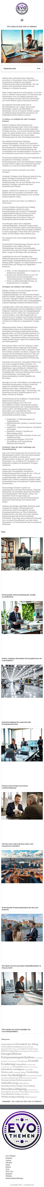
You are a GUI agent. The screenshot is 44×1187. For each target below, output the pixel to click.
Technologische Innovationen (29, 1092)
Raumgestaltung (8, 1080)
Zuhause (9, 1158)
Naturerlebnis (30, 1075)
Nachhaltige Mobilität (19, 1072)
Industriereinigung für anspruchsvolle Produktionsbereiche (16, 723)
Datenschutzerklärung (14, 1178)
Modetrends (7, 1072)
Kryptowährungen (32, 1067)
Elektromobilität (33, 1051)
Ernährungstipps (11, 1061)
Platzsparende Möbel (16, 1078)
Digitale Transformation (29, 1049)
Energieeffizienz (11, 1053)
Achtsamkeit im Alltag (25, 1044)
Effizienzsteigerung (9, 1051)
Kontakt (9, 1174)
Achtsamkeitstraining (10, 1047)
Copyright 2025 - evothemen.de (22, 1185)
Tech (7, 1169)
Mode (8, 1165)
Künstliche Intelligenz (12, 1069)
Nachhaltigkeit (16, 1075)
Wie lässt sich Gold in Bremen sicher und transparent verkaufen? (17, 845)
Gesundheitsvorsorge (7, 1067)
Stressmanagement (32, 1089)
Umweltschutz (7, 1094)
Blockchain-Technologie (26, 1047)
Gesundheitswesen (20, 1067)
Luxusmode (29, 1069)
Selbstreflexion (24, 1083)
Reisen (8, 1167)
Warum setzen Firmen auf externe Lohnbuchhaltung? (15, 787)
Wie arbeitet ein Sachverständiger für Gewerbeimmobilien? (16, 1030)
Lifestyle (9, 1162)
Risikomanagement (24, 1080)
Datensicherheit (6, 1049)
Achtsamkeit (7, 1044)
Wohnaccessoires (21, 1094)
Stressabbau (29, 1086)
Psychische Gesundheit (30, 1078)
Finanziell (6, 1101)
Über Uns (9, 1171)
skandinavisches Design (12, 1086)
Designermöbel (16, 1049)
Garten (8, 1160)
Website (9, 1176)
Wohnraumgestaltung (12, 1096)
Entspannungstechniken (17, 1057)
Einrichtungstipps (23, 1051)
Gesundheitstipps (31, 1064)
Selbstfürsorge (10, 1082)
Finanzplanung (22, 1061)
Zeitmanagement (30, 1097)
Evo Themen (10, 1156)
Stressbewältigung (14, 1089)
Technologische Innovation (10, 1092)
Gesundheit (20, 1064)
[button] (22, 20)
